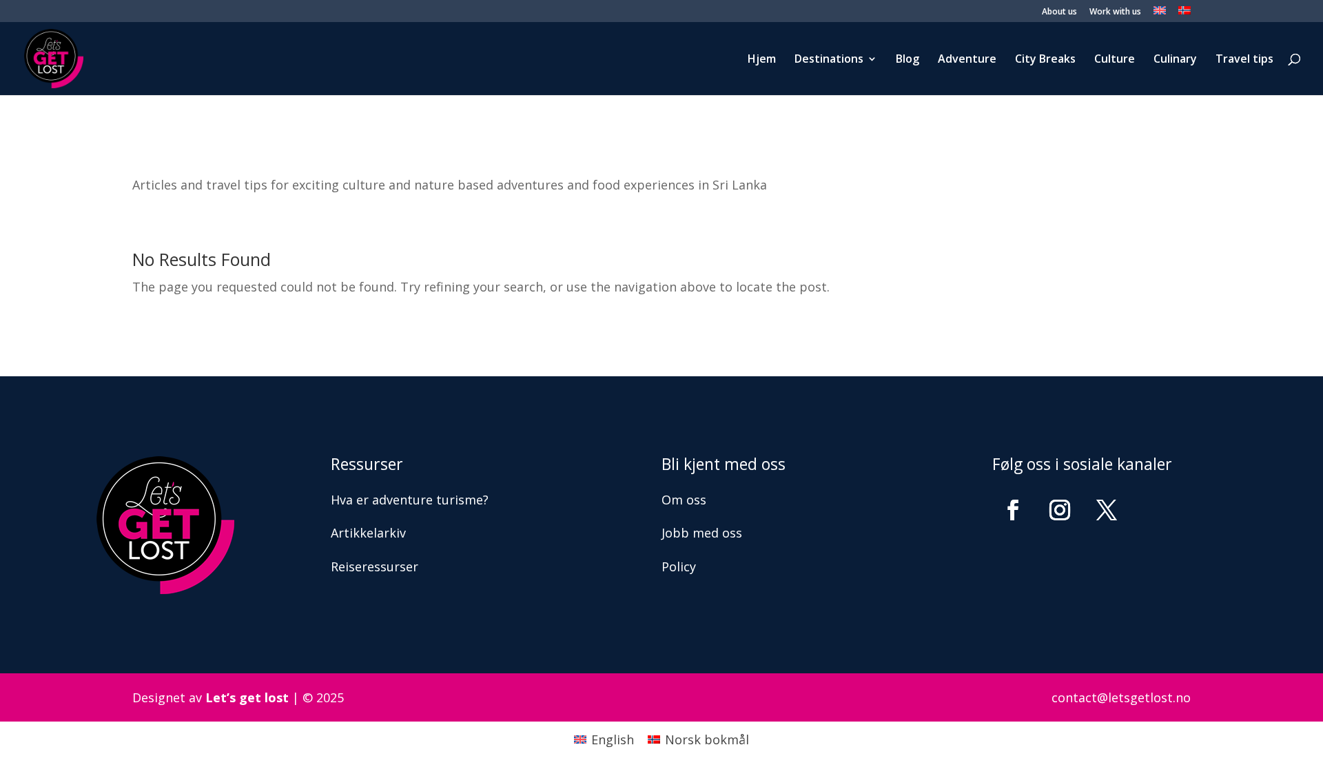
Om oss (684, 499)
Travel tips (1244, 60)
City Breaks (1045, 60)
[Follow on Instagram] (1059, 510)
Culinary (1175, 60)
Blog (907, 60)
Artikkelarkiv (368, 532)
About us (1059, 12)
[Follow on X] (1106, 510)
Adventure (967, 60)
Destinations (828, 60)
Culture (1114, 60)
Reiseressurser (374, 566)
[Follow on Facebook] (1013, 510)
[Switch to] (1159, 14)
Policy (679, 566)
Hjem (762, 60)
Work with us (1115, 12)
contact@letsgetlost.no (1121, 697)
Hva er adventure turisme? (410, 499)
